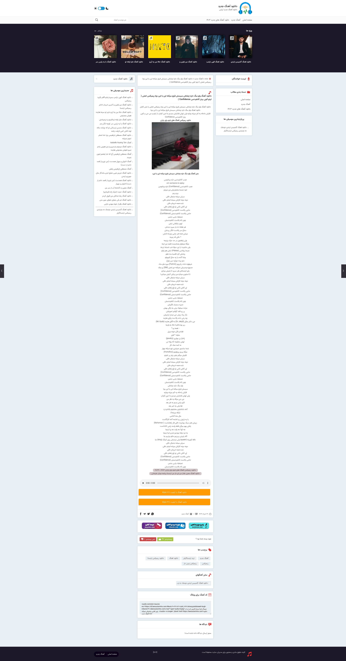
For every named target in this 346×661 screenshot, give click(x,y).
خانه (206, 78)
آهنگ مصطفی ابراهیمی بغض (120, 169)
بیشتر (100, 30)
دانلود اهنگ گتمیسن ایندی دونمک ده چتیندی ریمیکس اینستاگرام (192, 583)
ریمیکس (205, 563)
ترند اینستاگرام (189, 558)
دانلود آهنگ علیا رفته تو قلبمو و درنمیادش (115, 119)
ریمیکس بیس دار (190, 563)
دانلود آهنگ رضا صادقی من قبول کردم (116, 196)
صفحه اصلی (247, 20)
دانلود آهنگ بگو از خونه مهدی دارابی (117, 204)
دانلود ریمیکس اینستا (156, 558)
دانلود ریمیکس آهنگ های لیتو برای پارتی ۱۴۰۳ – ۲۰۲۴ (175, 470)
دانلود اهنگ (173, 558)
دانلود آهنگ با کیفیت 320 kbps (174, 502)
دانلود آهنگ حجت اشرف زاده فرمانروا (117, 192)
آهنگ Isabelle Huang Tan (120, 142)
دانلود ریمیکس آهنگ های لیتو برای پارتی (175, 120)
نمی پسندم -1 (149, 539)
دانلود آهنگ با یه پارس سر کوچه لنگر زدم (115, 123)
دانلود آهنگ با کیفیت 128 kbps (174, 492)
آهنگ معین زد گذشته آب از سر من (118, 187)
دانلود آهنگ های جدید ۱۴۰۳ (217, 20)
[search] (96, 20)
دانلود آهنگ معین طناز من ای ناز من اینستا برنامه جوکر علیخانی (175, 473)
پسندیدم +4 (167, 539)
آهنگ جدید (235, 20)
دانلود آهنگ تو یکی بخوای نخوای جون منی (115, 200)
